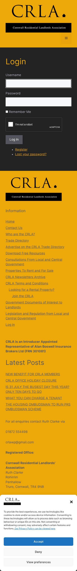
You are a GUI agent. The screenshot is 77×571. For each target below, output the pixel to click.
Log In (14, 139)
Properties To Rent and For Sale (29, 271)
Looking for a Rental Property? (31, 290)
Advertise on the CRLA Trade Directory (35, 247)
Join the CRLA (22, 296)
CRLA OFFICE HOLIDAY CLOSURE (31, 380)
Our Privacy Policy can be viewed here (34, 528)
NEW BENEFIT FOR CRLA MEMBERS (33, 374)
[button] (71, 502)
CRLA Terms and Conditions (27, 283)
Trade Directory (17, 240)
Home (10, 221)
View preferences (39, 562)
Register (21, 149)
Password (13, 93)
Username (13, 75)
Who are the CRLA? (20, 234)
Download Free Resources (25, 253)
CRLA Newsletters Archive (25, 277)
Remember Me (20, 112)
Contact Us (14, 228)
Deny (38, 552)
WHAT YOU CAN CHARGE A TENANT (34, 398)
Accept (39, 541)
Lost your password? (31, 154)
